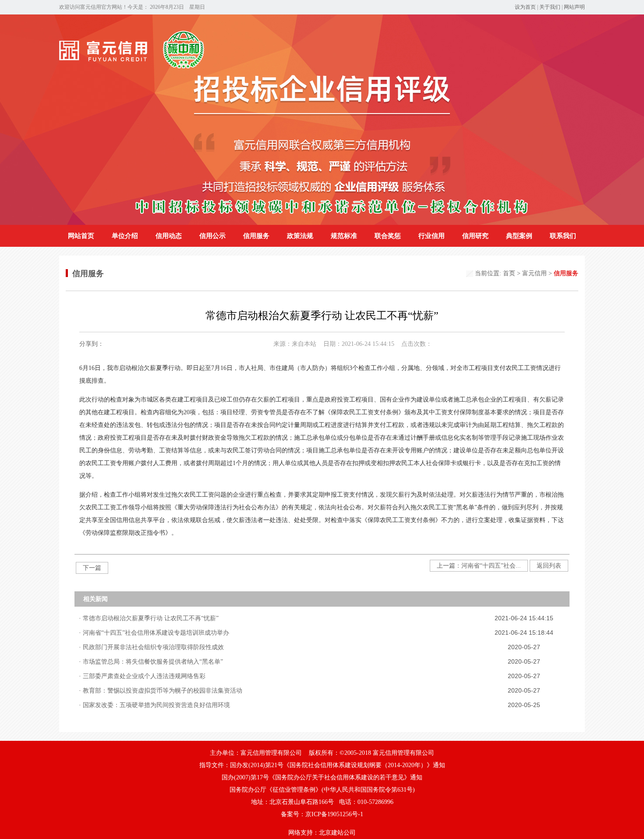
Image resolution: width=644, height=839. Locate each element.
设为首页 (525, 7)
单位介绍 (125, 235)
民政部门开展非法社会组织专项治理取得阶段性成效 (153, 647)
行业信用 (431, 235)
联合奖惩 (388, 235)
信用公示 (212, 235)
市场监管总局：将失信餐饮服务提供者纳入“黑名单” (153, 661)
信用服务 (256, 235)
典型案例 (519, 235)
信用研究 (475, 235)
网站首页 (81, 235)
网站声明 (574, 7)
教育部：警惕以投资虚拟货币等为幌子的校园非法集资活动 (162, 690)
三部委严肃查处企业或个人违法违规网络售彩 (144, 676)
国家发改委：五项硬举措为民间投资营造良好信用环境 (156, 705)
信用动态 (169, 235)
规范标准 (344, 235)
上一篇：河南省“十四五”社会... (479, 565)
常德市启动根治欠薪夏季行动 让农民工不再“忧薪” (151, 618)
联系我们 (563, 235)
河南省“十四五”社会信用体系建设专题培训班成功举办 (156, 632)
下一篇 (92, 568)
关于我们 (549, 7)
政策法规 (300, 235)
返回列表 (549, 565)
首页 (509, 273)
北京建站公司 (337, 832)
